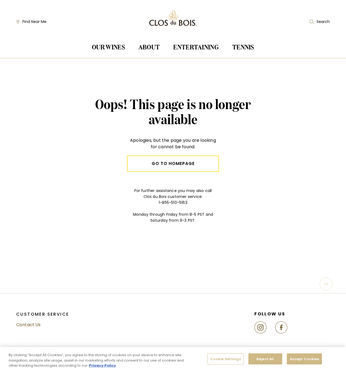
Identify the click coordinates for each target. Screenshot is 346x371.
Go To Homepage (173, 163)
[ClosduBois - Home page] (173, 22)
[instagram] (262, 327)
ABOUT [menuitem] (149, 46)
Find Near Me (34, 21)
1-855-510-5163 (173, 202)
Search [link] (323, 21)
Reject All (265, 358)
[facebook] (283, 327)
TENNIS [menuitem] (243, 46)
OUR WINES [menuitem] (108, 46)
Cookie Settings (225, 358)
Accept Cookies (304, 358)
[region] (173, 359)
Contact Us (28, 325)
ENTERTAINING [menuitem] (196, 46)
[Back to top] (326, 284)
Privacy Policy (102, 365)
